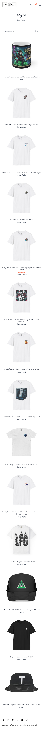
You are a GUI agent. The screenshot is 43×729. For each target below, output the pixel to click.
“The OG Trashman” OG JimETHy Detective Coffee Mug (21, 77)
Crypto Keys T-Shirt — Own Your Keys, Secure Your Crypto (21, 172)
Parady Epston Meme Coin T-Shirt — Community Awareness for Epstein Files (21, 513)
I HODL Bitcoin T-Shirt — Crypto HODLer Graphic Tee (21, 369)
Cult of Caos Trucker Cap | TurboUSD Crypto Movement (21, 609)
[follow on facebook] (3, 720)
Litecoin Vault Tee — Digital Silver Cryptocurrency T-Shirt (21, 417)
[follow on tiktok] (26, 720)
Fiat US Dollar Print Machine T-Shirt (21, 220)
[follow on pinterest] (22, 720)
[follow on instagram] (8, 720)
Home (18, 20)
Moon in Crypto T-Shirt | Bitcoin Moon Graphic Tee (21, 464)
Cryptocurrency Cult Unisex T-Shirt (21, 657)
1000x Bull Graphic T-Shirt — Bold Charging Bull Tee (21, 124)
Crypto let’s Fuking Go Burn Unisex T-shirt (21, 562)
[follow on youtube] (12, 720)
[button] (31, 4)
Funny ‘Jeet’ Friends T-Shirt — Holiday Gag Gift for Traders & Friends (21, 268)
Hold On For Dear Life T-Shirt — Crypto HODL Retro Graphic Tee (21, 320)
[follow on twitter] (17, 720)
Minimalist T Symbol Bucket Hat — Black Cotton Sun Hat (21, 704)
